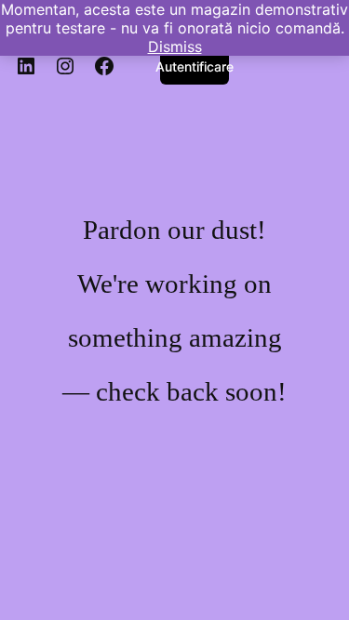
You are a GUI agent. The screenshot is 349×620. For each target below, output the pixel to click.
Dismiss (175, 46)
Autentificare (194, 66)
